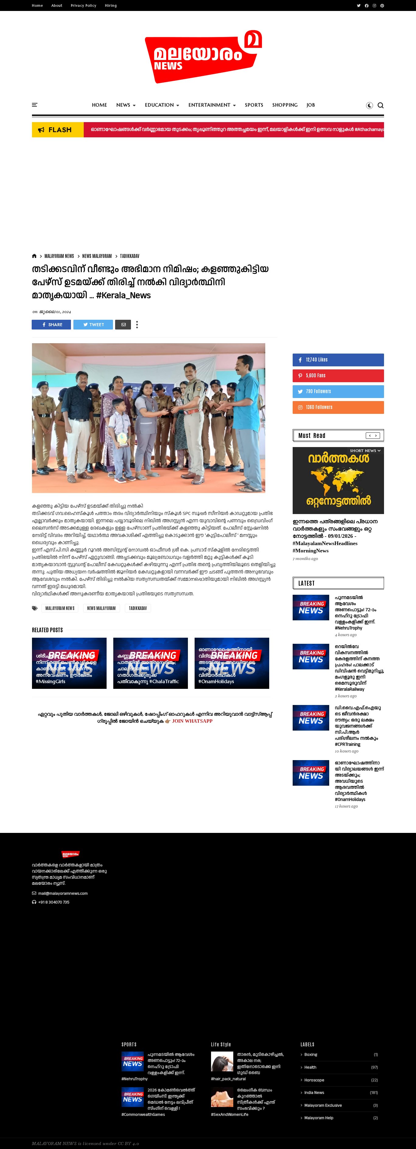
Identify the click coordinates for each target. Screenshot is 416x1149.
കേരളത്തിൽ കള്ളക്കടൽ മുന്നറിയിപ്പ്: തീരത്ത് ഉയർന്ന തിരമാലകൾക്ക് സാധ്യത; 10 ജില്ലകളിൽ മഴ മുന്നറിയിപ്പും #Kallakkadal (233, 129)
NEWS (123, 105)
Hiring (111, 5)
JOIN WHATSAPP (192, 721)
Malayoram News (59, 256)
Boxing (311, 1055)
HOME (99, 105)
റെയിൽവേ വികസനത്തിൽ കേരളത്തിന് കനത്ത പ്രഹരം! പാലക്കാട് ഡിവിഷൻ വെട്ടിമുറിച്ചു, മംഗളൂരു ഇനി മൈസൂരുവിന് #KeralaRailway (359, 668)
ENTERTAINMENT (210, 105)
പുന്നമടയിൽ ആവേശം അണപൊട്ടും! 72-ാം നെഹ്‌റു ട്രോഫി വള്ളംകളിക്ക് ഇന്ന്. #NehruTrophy (355, 612)
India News (314, 1093)
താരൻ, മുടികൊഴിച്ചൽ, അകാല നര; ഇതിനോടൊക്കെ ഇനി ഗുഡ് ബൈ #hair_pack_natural (247, 1067)
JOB (311, 105)
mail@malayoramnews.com (62, 893)
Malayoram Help (319, 1118)
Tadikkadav (129, 256)
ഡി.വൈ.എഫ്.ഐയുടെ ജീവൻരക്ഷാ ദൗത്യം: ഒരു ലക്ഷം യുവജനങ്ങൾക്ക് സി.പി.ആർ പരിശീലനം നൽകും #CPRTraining (358, 726)
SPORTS (254, 105)
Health (310, 1067)
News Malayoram (97, 256)
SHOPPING (285, 105)
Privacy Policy (84, 5)
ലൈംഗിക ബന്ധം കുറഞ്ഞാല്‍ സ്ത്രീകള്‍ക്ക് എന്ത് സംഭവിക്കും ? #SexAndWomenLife (243, 1102)
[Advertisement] (154, 196)
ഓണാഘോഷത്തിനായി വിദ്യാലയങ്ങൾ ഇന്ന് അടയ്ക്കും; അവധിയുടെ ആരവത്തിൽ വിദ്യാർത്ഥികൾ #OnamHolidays (359, 781)
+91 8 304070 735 (53, 902)
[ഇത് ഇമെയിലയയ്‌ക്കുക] (123, 325)
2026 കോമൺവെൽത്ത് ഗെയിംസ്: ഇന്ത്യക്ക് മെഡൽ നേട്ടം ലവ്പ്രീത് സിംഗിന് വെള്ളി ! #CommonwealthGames (158, 1102)
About (56, 5)
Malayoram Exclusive (323, 1105)
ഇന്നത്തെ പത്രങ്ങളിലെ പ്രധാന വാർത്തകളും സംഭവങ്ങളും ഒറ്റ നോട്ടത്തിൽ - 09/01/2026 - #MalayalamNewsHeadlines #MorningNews (335, 536)
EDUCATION (159, 105)
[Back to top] (401, 1134)
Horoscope (314, 1080)
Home (37, 5)
